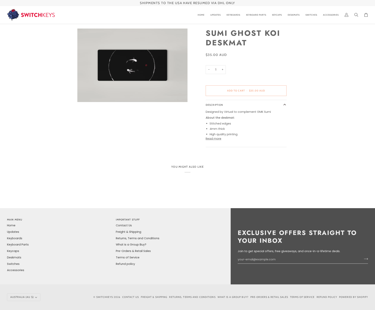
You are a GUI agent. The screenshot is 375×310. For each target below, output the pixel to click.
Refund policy (125, 264)
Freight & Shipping (128, 232)
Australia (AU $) (22, 297)
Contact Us (124, 225)
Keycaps (13, 251)
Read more (213, 139)
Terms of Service (127, 257)
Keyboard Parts (18, 244)
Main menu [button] (14, 219)
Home (11, 225)
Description (214, 104)
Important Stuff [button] (128, 219)
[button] (233, 15)
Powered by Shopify (353, 297)
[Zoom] (132, 65)
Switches (13, 264)
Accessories (15, 270)
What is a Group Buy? (131, 244)
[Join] (365, 259)
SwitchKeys (104, 297)
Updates (13, 232)
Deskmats (14, 257)
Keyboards (14, 238)
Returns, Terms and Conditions (137, 238)
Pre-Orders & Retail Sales (133, 251)
